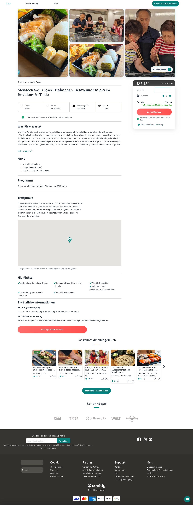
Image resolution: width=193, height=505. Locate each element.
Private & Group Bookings (165, 3)
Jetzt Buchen (154, 111)
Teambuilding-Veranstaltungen (160, 470)
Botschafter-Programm (92, 473)
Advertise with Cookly (156, 476)
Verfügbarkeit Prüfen (52, 329)
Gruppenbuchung (154, 466)
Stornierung (120, 470)
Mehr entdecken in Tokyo (96, 390)
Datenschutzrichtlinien (124, 476)
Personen (144, 96)
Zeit (142, 90)
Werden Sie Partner (90, 466)
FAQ (116, 473)
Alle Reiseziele (56, 466)
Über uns (54, 470)
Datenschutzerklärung (48, 448)
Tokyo (38, 82)
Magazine (54, 473)
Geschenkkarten (57, 476)
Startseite (22, 82)
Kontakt (118, 466)
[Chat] (187, 499)
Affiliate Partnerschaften (92, 470)
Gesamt (141, 102)
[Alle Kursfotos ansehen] (43, 43)
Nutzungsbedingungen (124, 479)
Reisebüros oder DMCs (91, 476)
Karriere (150, 473)
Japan (30, 82)
